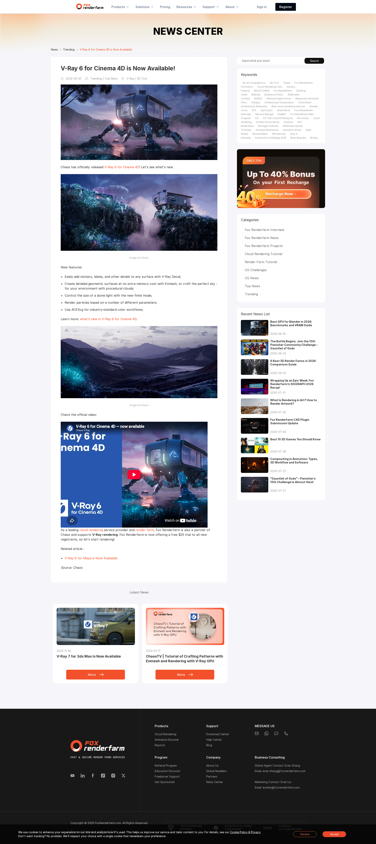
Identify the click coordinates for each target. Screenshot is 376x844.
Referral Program (166, 765)
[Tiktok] (103, 776)
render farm (145, 530)
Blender (256, 94)
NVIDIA (258, 98)
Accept (334, 834)
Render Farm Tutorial (261, 262)
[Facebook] (93, 776)
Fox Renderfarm (283, 90)
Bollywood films (274, 94)
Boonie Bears (260, 133)
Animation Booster (167, 739)
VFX (254, 110)
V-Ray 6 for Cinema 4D (121, 167)
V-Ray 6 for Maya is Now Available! (91, 558)
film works (303, 118)
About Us (212, 765)
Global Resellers (216, 771)
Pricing (165, 7)
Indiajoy (255, 102)
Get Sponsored (164, 782)
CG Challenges (256, 270)
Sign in (262, 7)
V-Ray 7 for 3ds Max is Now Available (89, 656)
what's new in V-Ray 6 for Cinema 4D (108, 319)
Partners (211, 776)
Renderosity (279, 133)
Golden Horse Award (267, 122)
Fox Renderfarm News (262, 238)
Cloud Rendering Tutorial (263, 254)
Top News (252, 286)
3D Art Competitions (253, 82)
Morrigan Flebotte (268, 125)
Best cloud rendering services (288, 106)
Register (285, 7)
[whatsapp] (266, 733)
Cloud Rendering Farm (269, 86)
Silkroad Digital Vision (278, 98)
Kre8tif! (282, 114)
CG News (252, 278)
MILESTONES (261, 90)
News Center (214, 782)
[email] (257, 733)
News (54, 49)
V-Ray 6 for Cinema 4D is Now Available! (106, 49)
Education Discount (167, 771)
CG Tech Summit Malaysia (278, 118)
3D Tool (274, 82)
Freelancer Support (167, 776)
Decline (305, 834)
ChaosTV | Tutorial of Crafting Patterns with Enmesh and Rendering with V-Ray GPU (184, 658)
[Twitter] (123, 776)
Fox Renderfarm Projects (264, 246)
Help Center (214, 739)
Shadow (288, 122)
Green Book (283, 110)
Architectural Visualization (279, 102)
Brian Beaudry (298, 137)
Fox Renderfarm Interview (264, 230)
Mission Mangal (264, 114)
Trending (69, 49)
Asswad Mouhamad (267, 129)
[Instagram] (113, 776)
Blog (209, 745)
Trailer (286, 82)
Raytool (160, 745)
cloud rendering (91, 530)
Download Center (217, 734)
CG (256, 118)
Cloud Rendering (165, 734)
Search (314, 60)
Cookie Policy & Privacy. (245, 832)
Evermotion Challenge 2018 (270, 137)
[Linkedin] (83, 776)
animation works (292, 129)
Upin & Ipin (266, 110)
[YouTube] (72, 776)
